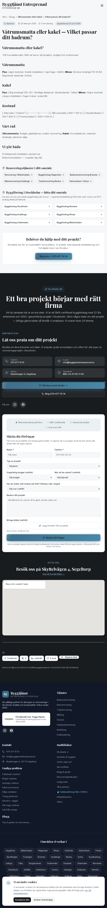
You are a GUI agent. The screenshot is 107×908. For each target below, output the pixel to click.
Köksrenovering (64, 705)
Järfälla (27, 869)
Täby (20, 863)
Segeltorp (10, 850)
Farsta (98, 850)
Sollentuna (41, 869)
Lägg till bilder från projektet (55, 526)
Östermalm (82, 863)
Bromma (41, 857)
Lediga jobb (62, 782)
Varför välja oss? (64, 762)
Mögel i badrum (9, 778)
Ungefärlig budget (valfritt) (20, 472)
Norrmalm (97, 863)
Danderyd (13, 869)
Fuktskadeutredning (66, 725)
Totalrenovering (64, 710)
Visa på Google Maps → (53, 574)
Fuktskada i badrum (11, 774)
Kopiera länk (71, 657)
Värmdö (95, 869)
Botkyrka (81, 869)
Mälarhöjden (26, 850)
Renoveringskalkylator (67, 777)
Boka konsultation (11, 157)
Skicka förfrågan (55, 537)
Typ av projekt (14, 461)
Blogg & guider (64, 772)
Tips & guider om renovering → (16, 822)
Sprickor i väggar (10, 801)
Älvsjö (56, 850)
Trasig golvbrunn (10, 796)
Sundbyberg (94, 857)
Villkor (60, 802)
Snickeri (60, 720)
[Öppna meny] (102, 5)
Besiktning (61, 730)
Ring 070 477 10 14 (55, 393)
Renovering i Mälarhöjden (17, 175)
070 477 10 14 (12, 751)
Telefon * (59, 450)
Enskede (69, 850)
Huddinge (55, 857)
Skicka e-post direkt (53, 385)
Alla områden (63, 767)
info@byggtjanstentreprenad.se (20, 756)
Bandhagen (12, 857)
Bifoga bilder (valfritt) (17, 520)
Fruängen (27, 857)
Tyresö (55, 869)
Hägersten (43, 850)
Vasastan (67, 863)
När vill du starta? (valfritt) (67, 472)
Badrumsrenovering (66, 700)
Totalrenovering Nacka (49, 181)
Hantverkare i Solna (79, 181)
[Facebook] (23, 405)
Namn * (10, 450)
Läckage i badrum (10, 783)
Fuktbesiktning (63, 735)
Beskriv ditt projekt (16, 495)
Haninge (68, 869)
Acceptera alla (22, 900)
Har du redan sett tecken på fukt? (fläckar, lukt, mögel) (33, 484)
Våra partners (63, 787)
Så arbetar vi (63, 752)
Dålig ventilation (9, 792)
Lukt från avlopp (9, 809)
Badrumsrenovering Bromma (83, 175)
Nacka (69, 857)
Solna (80, 857)
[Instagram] (15, 405)
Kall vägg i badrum (10, 805)
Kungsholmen (35, 863)
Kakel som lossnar (10, 787)
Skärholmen (84, 850)
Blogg (12, 17)
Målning (60, 715)
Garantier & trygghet (66, 757)
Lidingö (9, 863)
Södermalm (52, 863)
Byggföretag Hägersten (49, 175)
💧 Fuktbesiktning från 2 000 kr (72, 792)
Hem (4, 17)
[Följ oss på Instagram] (4, 730)
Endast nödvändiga (43, 900)
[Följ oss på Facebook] (11, 730)
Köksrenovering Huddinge (17, 181)
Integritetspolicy (64, 797)
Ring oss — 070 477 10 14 (53, 256)
